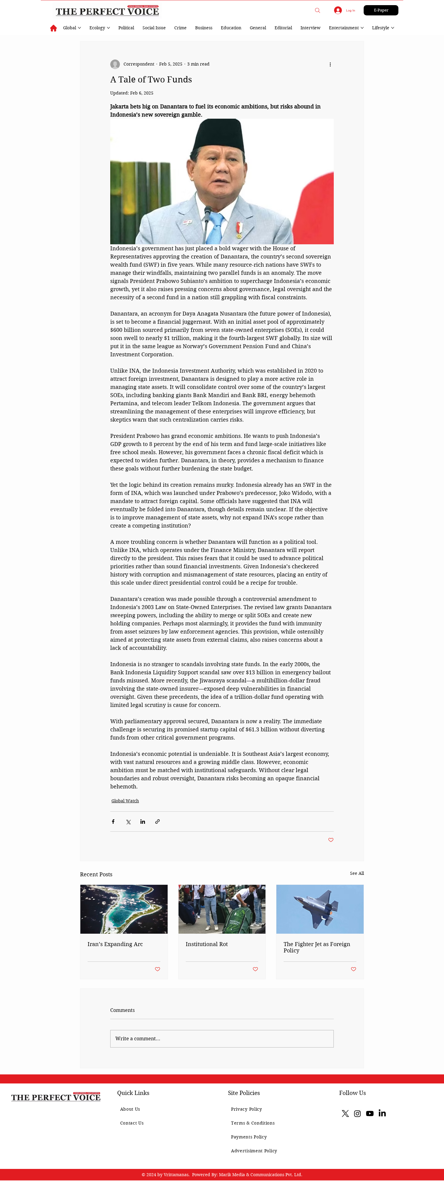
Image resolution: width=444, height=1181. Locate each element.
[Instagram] (357, 1113)
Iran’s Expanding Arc (115, 944)
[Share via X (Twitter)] (128, 821)
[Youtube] (369, 1113)
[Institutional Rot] (222, 909)
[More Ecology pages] (108, 27)
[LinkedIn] (382, 1113)
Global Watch (125, 801)
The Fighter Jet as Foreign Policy (317, 947)
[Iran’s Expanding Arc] (124, 909)
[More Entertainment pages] (362, 27)
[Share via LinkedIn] (143, 821)
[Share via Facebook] (113, 821)
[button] (317, 10)
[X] (345, 1113)
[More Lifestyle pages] (392, 27)
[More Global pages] (79, 27)
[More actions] (330, 64)
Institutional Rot (207, 944)
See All (357, 873)
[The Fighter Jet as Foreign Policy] (320, 909)
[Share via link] (157, 821)
